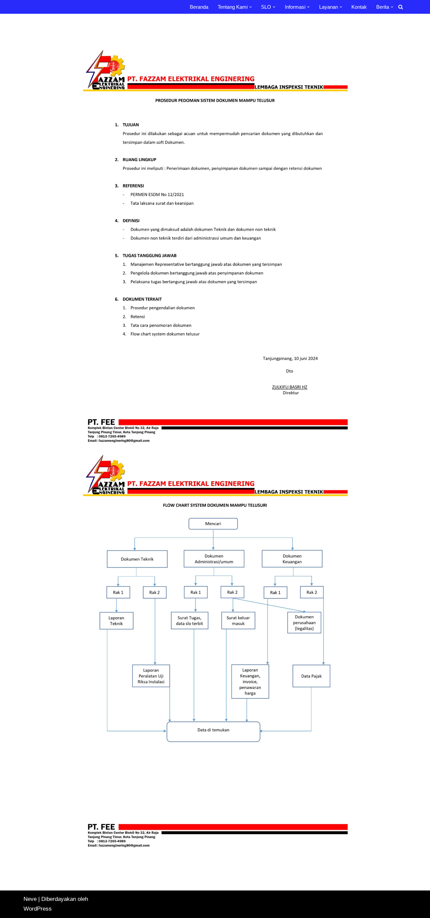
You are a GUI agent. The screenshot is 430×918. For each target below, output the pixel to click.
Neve (30, 899)
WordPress (38, 909)
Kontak (359, 7)
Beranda (199, 7)
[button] (250, 7)
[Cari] (400, 6)
